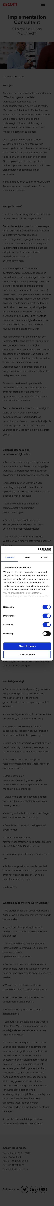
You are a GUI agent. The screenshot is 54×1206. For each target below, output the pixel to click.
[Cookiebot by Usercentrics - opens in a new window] (38, 549)
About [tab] (44, 557)
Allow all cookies (27, 646)
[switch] (46, 616)
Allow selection (27, 654)
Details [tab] (27, 557)
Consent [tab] (9, 557)
